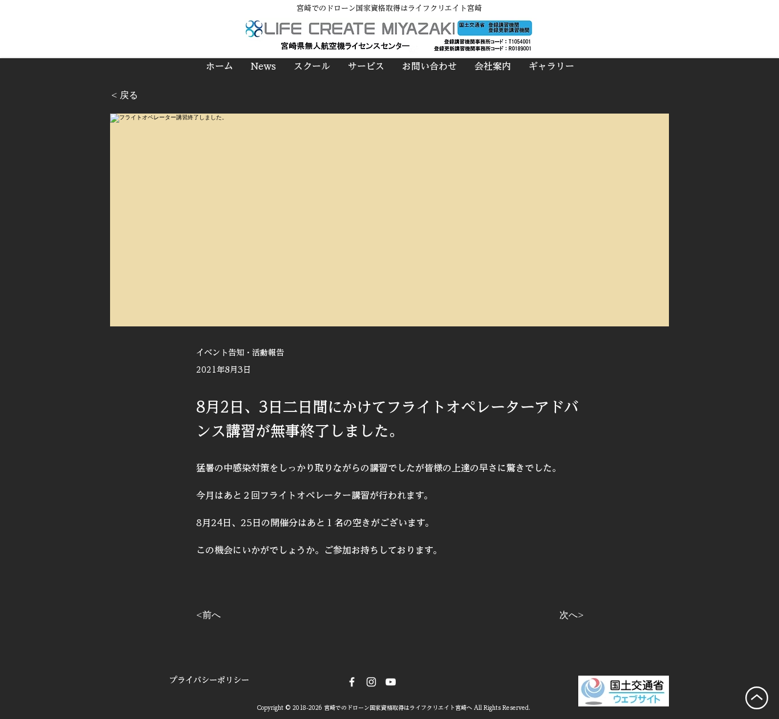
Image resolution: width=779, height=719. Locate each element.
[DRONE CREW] (390, 682)
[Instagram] (371, 682)
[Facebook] (352, 682)
